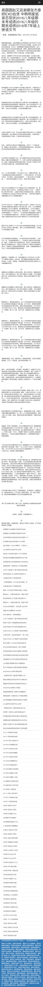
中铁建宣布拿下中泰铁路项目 (12, 578)
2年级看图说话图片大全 (10, 822)
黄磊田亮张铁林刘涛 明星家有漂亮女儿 (15, 684)
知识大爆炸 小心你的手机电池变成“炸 (14, 643)
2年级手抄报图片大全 (9, 814)
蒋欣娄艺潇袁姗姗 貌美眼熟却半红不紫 (15, 558)
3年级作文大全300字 (9, 858)
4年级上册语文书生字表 (10, 927)
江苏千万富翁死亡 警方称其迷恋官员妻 (15, 570)
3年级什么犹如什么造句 (10, 850)
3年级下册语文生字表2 (10, 846)
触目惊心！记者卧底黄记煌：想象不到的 (15, 594)
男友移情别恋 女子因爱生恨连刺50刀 (14, 574)
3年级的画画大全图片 (9, 887)
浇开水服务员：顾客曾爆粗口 (12, 614)
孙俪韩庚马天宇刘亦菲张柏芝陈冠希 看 (15, 659)
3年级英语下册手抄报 (9, 903)
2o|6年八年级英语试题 (10, 801)
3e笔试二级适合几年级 (10, 830)
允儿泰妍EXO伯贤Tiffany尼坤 (12, 550)
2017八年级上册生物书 (10, 793)
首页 (3, 2)
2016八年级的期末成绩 (10, 736)
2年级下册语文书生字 (9, 805)
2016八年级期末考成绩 (10, 732)
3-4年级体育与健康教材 (10, 826)
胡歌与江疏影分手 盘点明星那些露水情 (15, 724)
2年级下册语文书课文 (9, 809)
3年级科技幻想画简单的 (10, 891)
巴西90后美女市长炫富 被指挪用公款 (14, 627)
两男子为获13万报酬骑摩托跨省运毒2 (14, 623)
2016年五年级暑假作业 (10, 761)
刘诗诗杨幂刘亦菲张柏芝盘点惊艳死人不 (15, 537)
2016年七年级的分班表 (10, 757)
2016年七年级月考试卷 (10, 749)
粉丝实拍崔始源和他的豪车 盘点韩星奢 (15, 728)
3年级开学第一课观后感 (10, 870)
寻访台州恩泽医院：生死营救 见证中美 (15, 606)
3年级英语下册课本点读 (10, 907)
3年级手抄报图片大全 (9, 879)
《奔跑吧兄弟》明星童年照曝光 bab (14, 675)
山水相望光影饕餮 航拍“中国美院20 (14, 663)
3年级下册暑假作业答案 (10, 842)
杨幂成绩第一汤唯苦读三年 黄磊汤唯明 (15, 566)
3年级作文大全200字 (9, 854)
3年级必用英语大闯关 (9, 874)
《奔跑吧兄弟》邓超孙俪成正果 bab (14, 708)
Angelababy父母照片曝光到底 (12, 671)
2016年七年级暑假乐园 (10, 745)
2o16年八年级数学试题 (10, 797)
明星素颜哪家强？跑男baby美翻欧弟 (14, 692)
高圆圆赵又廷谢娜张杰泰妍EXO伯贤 (14, 529)
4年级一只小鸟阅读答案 (10, 919)
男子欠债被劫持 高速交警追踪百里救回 (15, 667)
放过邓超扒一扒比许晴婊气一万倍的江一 (15, 545)
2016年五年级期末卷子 (10, 765)
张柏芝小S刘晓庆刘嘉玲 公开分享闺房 (15, 554)
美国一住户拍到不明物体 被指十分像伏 (15, 590)
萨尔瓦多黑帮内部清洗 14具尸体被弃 (14, 647)
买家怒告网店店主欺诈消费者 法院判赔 (15, 651)
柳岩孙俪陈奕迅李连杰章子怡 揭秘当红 (15, 679)
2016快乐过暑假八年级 (10, 777)
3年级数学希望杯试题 (9, 883)
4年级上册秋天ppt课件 (10, 923)
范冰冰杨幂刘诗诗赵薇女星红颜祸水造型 (15, 655)
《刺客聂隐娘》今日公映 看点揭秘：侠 (15, 582)
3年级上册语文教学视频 (10, 838)
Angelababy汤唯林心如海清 (11, 688)
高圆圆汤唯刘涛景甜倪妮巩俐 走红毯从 (15, 720)
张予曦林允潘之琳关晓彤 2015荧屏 (14, 541)
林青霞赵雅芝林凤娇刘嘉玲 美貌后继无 (15, 716)
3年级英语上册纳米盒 (9, 899)
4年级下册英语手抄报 (9, 935)
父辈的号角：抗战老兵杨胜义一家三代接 (15, 635)
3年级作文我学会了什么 (10, 862)
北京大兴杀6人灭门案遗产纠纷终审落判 (15, 631)
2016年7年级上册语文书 (10, 740)
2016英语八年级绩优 (9, 789)
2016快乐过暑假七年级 (10, 773)
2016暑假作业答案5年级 (10, 781)
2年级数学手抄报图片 (9, 818)
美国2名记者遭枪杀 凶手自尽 (12, 610)
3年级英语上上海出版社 (10, 895)
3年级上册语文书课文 (9, 834)
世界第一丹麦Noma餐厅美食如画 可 (14, 712)
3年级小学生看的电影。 (10, 866)
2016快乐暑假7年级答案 (10, 769)
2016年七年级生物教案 (10, 753)
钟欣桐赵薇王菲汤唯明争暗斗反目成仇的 (15, 562)
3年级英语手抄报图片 (9, 911)
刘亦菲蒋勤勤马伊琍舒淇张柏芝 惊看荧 (15, 700)
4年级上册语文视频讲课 (10, 931)
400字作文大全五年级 (10, 915)
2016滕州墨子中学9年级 (10, 785)
